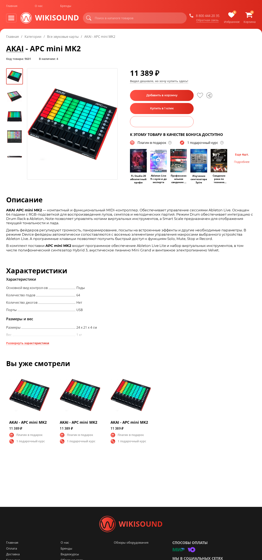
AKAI (15, 49)
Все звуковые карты (63, 36)
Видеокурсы (70, 554)
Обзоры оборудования (131, 542)
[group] (72, 124)
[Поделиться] (209, 95)
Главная (11, 6)
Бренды (65, 6)
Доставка (13, 554)
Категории (33, 36)
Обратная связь (207, 20)
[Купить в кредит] (162, 121)
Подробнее (242, 162)
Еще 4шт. (242, 154)
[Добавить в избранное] (200, 95)
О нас (39, 6)
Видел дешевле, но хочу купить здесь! (159, 81)
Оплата (11, 548)
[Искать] (88, 18)
